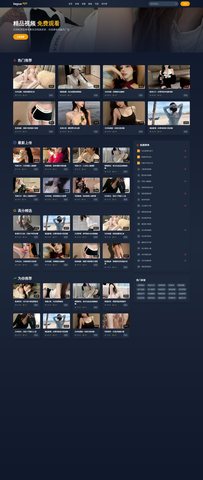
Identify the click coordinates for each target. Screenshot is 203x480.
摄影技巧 (141, 293)
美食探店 (161, 289)
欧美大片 (151, 285)
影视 (76, 3)
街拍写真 (172, 293)
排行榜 (103, 3)
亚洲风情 (161, 285)
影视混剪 (161, 293)
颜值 (89, 3)
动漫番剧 (151, 293)
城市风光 (151, 298)
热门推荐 (151, 289)
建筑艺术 (182, 298)
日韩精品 (141, 285)
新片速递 (141, 289)
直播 (83, 3)
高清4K (171, 285)
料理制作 (172, 298)
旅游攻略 (172, 289)
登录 (185, 3)
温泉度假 (161, 298)
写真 (96, 3)
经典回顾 (181, 285)
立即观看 (20, 37)
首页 (69, 3)
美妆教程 (182, 293)
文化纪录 (141, 298)
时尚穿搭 (182, 289)
